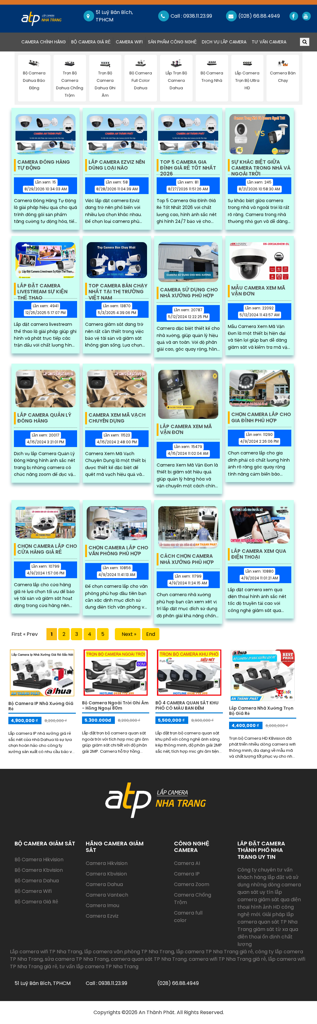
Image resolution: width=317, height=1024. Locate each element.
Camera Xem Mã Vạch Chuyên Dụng (117, 418)
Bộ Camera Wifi (33, 891)
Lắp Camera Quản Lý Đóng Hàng (44, 418)
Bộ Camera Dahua (37, 880)
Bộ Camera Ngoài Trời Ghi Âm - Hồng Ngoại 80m (115, 705)
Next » (127, 634)
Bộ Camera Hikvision (39, 859)
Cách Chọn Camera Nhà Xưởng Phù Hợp (187, 559)
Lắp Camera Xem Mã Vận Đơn (186, 429)
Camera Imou (102, 905)
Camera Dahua (104, 884)
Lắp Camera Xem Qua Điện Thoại (258, 554)
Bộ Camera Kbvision (39, 870)
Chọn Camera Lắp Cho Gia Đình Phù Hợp (261, 417)
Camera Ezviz (102, 916)
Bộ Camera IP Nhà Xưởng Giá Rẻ (40, 706)
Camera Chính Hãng (44, 41)
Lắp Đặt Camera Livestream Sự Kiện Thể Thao (42, 289)
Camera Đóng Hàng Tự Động (43, 165)
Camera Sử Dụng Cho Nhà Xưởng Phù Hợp (189, 293)
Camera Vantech (107, 894)
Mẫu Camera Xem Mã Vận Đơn (258, 291)
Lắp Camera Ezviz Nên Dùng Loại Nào (117, 165)
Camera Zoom (191, 884)
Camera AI (187, 863)
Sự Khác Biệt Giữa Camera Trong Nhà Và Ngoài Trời (260, 165)
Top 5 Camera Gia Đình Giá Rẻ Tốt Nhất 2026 (188, 165)
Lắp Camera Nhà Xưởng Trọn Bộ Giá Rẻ (261, 710)
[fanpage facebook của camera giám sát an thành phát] (293, 16)
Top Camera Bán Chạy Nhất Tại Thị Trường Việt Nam (118, 289)
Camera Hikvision (107, 863)
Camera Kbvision (106, 873)
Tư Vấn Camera (269, 42)
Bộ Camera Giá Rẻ (91, 42)
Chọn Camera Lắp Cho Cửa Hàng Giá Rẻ (47, 549)
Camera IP (187, 873)
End (150, 634)
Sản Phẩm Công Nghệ (172, 42)
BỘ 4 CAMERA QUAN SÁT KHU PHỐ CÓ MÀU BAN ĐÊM (187, 705)
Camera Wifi (129, 42)
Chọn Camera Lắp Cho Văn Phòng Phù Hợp (118, 551)
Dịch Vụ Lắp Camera (224, 42)
